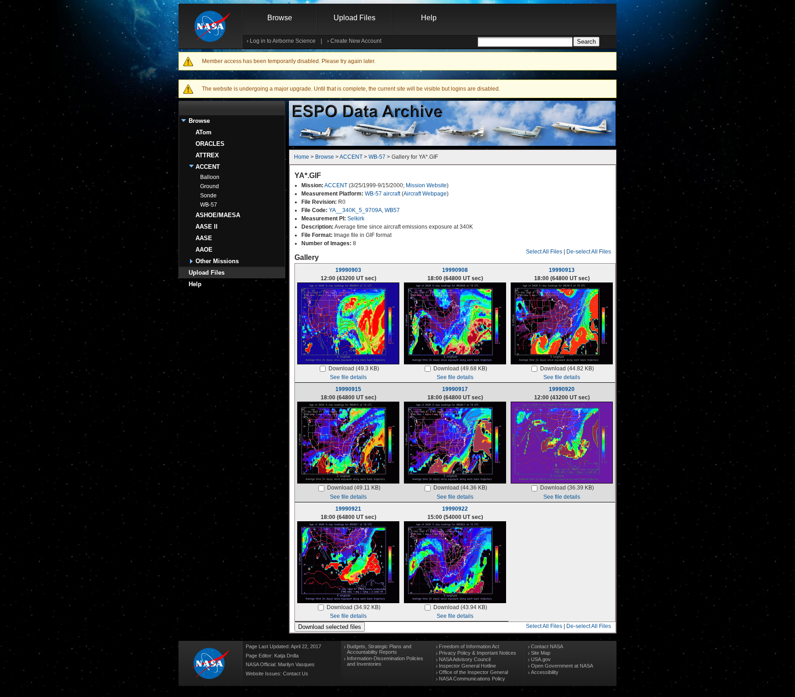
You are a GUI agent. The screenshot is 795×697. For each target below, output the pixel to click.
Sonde (208, 195)
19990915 (348, 389)
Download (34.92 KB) (353, 607)
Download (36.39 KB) (567, 487)
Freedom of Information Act (469, 646)
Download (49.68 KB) (460, 368)
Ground (209, 186)
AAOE (204, 249)
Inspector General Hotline (467, 665)
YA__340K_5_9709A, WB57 (364, 210)
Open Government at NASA (562, 665)
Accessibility (545, 672)
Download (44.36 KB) (460, 487)
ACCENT (208, 166)
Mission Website (426, 185)
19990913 (562, 270)
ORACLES (210, 143)
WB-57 (208, 205)
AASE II (207, 226)
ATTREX (207, 155)
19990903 (348, 270)
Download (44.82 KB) (567, 368)
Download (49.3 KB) (353, 368)
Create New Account (355, 41)
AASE (204, 238)
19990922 (455, 509)
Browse (279, 18)
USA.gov (541, 659)
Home (301, 157)
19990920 (562, 389)
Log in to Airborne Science (283, 41)
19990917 (455, 389)
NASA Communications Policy (472, 678)
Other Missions (217, 261)
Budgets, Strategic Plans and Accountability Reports (379, 649)
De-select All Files (588, 251)
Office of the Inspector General (473, 672)
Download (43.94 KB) (460, 607)
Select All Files (544, 251)
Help (429, 18)
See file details (348, 377)
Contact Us (295, 673)
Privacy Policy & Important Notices (477, 653)
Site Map (540, 653)
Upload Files (354, 18)
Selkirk (355, 218)
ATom (204, 132)
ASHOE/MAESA (218, 215)
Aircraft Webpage (425, 193)
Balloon (209, 177)
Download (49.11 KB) (353, 487)
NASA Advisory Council (464, 659)
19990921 (348, 509)
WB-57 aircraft (382, 193)
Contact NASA (547, 646)
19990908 (455, 270)
